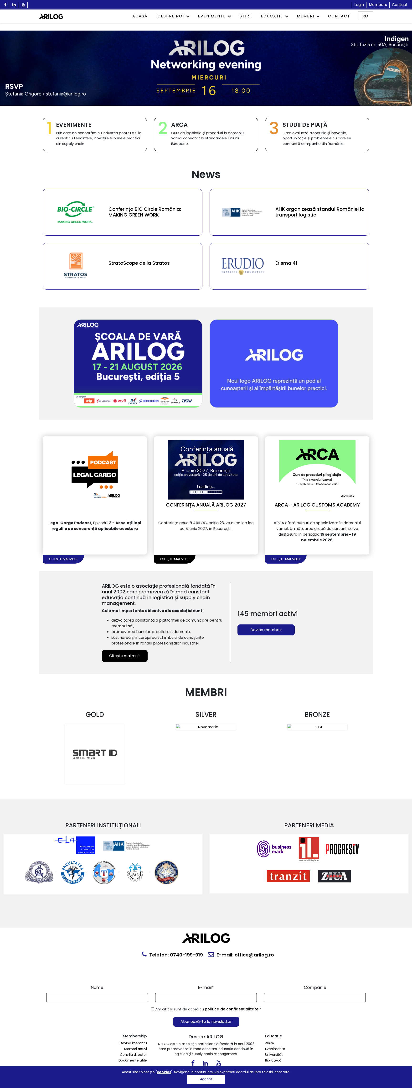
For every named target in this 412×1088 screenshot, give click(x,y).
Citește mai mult (63, 559)
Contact (400, 4)
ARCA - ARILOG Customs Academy (317, 505)
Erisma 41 (286, 263)
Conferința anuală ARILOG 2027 (206, 505)
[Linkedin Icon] (14, 5)
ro (365, 16)
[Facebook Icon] (5, 5)
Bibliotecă (273, 1060)
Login (359, 4)
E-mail (206, 987)
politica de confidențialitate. (232, 1009)
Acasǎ (140, 16)
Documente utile (132, 1060)
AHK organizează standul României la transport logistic (320, 212)
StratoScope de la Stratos (139, 263)
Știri (245, 16)
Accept (206, 1079)
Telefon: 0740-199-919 (175, 954)
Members (378, 4)
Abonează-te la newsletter (206, 1021)
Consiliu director (133, 1054)
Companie (315, 987)
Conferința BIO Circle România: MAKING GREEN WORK (144, 212)
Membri (305, 16)
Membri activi (135, 1048)
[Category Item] (75, 212)
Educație (272, 16)
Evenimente (212, 16)
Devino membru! (266, 630)
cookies (164, 1072)
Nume (97, 987)
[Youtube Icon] (23, 5)
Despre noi (171, 16)
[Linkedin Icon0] (205, 1064)
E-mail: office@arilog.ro (244, 954)
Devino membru (133, 1043)
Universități (274, 1054)
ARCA (269, 1043)
